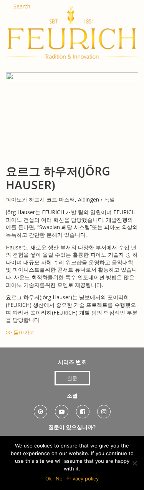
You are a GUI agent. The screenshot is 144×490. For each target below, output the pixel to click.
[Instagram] (104, 409)
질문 (72, 378)
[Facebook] (82, 409)
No (59, 478)
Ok (48, 478)
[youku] (40, 409)
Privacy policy (82, 478)
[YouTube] (61, 409)
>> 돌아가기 (20, 332)
